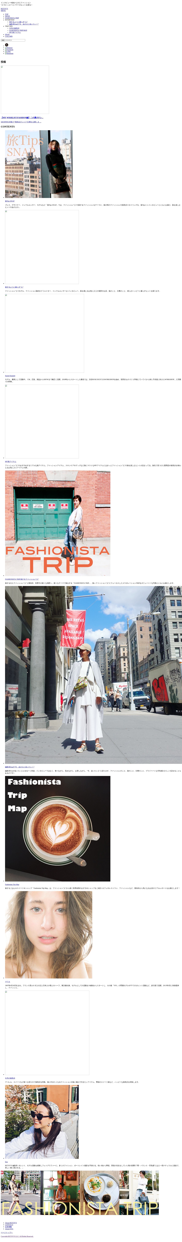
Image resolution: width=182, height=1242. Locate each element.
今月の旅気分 (14, 28)
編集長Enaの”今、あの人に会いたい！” (24, 24)
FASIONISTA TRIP (12, 18)
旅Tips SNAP (9, 201)
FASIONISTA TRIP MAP (18, 30)
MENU (3, 11)
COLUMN (9, 36)
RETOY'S (4, 9)
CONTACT (9, 1225)
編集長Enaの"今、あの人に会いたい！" (19, 767)
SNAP (7, 34)
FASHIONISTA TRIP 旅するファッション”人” (22, 579)
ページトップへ (7, 1232)
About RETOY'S (11, 1223)
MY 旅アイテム (15, 32)
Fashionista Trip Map (12, 884)
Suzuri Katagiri (10, 376)
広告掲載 (8, 1227)
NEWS (7, 16)
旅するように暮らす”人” (18, 22)
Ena (6, 1162)
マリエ (7, 981)
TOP (6, 14)
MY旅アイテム (10, 461)
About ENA (9, 1229)
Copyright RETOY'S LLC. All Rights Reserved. (17, 1236)
